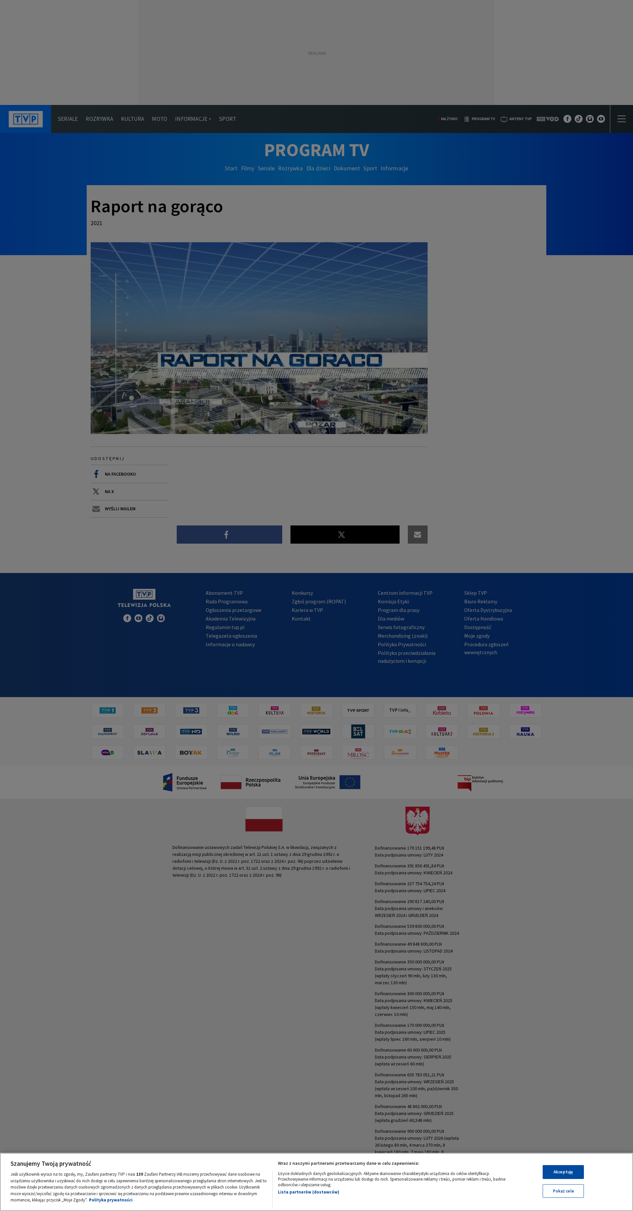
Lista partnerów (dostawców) (308, 1192)
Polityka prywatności (111, 1200)
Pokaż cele (563, 1191)
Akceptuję (563, 1172)
